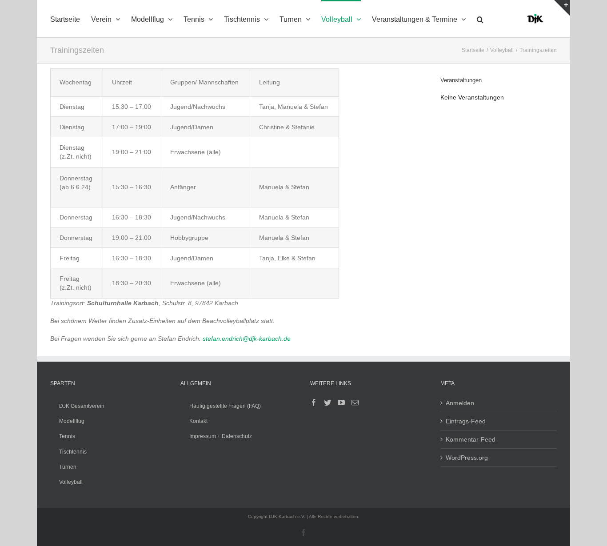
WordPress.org (467, 457)
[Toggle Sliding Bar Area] (562, 8)
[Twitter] (327, 402)
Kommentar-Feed (470, 439)
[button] (480, 18)
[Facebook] (313, 402)
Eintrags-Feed (466, 421)
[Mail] (355, 402)
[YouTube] (341, 402)
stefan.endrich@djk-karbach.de (247, 338)
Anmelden (460, 403)
